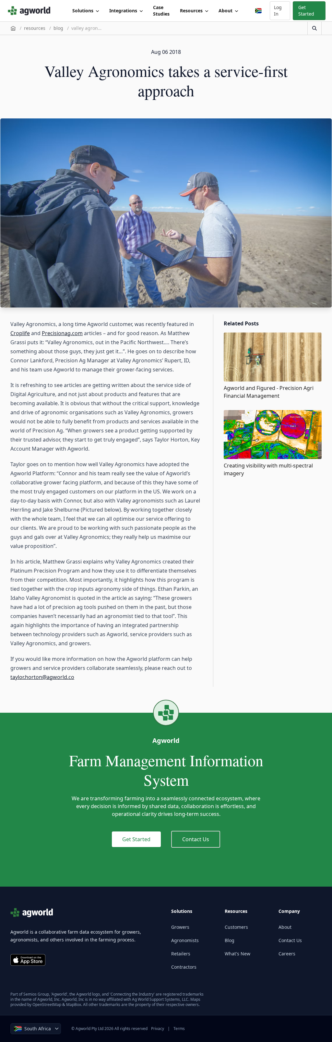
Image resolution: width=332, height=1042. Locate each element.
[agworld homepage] (31, 10)
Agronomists (185, 940)
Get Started (306, 10)
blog (58, 28)
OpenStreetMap (46, 1004)
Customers (236, 927)
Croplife (20, 333)
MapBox (73, 1004)
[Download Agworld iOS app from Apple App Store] (27, 960)
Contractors (183, 967)
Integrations (123, 10)
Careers (287, 954)
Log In (278, 10)
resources (34, 28)
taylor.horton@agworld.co (42, 677)
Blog (229, 940)
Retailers (180, 954)
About (225, 10)
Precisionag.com (62, 333)
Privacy (157, 1028)
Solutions (82, 10)
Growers (180, 927)
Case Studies (161, 10)
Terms (179, 1028)
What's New (237, 954)
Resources (191, 10)
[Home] (13, 28)
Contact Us (195, 839)
